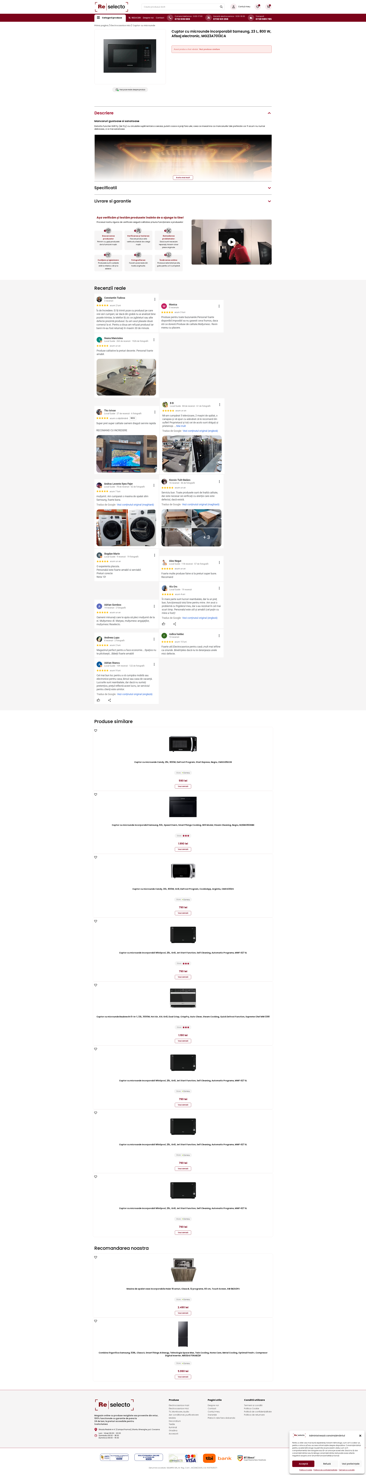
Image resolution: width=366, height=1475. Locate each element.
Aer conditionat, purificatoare (184, 1414)
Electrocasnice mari (179, 1405)
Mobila (172, 1418)
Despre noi (148, 17)
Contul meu (244, 6)
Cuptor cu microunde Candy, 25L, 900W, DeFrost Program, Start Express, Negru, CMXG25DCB (183, 762)
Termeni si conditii (347, 1470)
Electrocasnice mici (120, 25)
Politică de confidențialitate (325, 1470)
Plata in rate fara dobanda (221, 1418)
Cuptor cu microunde (144, 25)
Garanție (212, 1414)
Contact (160, 17)
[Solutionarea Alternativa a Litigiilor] (114, 1459)
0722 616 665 (182, 19)
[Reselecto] (111, 6)
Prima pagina (101, 25)
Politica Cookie (305, 1470)
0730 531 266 (220, 19)
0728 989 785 (264, 19)
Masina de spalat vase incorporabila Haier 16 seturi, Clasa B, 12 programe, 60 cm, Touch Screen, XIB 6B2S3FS (183, 1288)
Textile (172, 1424)
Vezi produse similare (209, 49)
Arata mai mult (183, 177)
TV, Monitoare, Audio (179, 1411)
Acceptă (303, 1463)
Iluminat (173, 1427)
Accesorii (173, 1433)
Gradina (173, 1430)
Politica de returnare (254, 1414)
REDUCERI (136, 17)
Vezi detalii (183, 786)
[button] (360, 1435)
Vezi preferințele (350, 1463)
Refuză (327, 1463)
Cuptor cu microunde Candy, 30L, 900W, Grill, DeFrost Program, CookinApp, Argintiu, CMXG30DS (183, 889)
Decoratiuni (175, 1421)
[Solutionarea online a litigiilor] (148, 1459)
